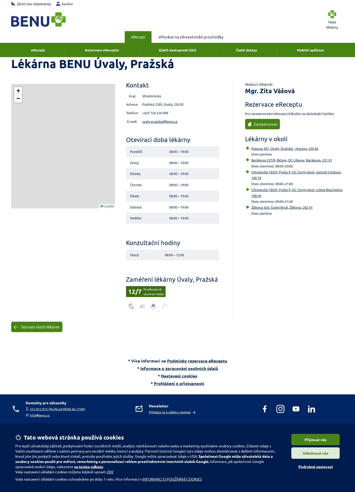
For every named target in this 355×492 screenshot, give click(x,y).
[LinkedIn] (311, 409)
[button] (18, 91)
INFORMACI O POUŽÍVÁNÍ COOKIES (172, 479)
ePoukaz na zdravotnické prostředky (191, 36)
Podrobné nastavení (315, 466)
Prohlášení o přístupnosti (179, 383)
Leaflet (108, 206)
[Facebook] (265, 409)
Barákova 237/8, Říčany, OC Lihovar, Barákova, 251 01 (291, 160)
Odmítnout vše (315, 453)
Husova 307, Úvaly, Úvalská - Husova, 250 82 (284, 148)
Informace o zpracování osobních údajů (179, 368)
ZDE (110, 471)
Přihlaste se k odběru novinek (170, 412)
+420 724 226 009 (155, 113)
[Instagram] (280, 409)
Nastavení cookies (179, 376)
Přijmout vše (315, 439)
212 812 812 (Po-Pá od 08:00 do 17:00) (57, 409)
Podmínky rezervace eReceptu (197, 360)
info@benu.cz (40, 415)
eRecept (138, 36)
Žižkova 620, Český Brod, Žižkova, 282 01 (282, 207)
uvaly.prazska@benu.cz (160, 121)
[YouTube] (296, 409)
